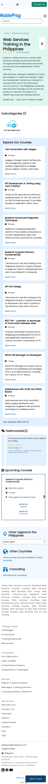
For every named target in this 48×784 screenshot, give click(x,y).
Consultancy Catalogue (14, 669)
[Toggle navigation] (45, 16)
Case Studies (8, 660)
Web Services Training (20, 33)
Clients (5, 718)
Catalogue (7, 630)
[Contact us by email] (17, 4)
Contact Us (39, 4)
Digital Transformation (14, 682)
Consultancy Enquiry (13, 665)
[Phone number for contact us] (2, 4)
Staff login (24, 783)
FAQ (3, 731)
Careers (6, 726)
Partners (6, 713)
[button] (43, 496)
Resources (7, 643)
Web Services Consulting (15, 575)
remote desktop (11, 86)
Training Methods (11, 638)
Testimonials (8, 722)
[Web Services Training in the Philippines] (12, 15)
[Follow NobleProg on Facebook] (6, 770)
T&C (3, 735)
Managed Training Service (16, 687)
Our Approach (9, 656)
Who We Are (8, 704)
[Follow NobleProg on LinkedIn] (2, 770)
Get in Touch (36, 778)
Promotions (8, 634)
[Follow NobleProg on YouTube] (11, 770)
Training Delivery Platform (16, 691)
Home (6, 33)
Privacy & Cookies (24, 778)
